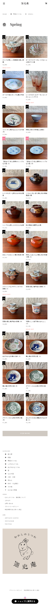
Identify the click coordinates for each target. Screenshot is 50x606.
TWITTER (8, 524)
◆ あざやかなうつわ (12, 467)
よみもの (7, 500)
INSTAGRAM (9, 521)
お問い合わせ (9, 503)
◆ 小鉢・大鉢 (10, 477)
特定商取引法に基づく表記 (13, 510)
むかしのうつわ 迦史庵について (15, 497)
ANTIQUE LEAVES (12, 518)
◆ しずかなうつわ (11, 464)
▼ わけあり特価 (11, 490)
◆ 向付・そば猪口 (11, 484)
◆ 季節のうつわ (16, 14)
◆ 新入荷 (8, 454)
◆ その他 (8, 487)
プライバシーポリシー (12, 507)
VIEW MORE (25, 433)
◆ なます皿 (9, 474)
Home (5, 14)
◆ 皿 (7, 471)
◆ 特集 (8, 458)
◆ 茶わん (8, 480)
